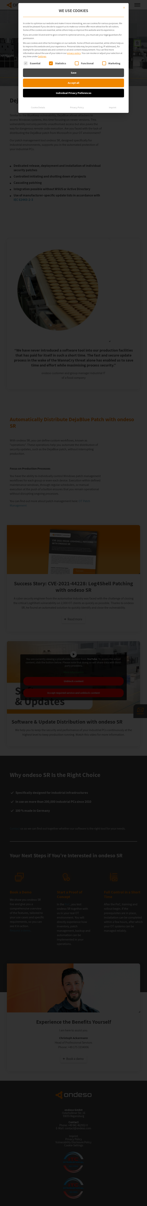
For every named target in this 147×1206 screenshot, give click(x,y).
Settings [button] (42, 56)
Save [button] (73, 72)
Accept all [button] (73, 83)
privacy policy (74, 53)
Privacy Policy (77, 107)
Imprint (112, 107)
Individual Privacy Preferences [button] (73, 93)
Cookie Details (38, 107)
